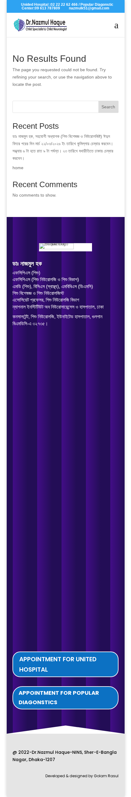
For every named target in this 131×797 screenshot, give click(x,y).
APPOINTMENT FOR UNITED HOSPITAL (58, 664)
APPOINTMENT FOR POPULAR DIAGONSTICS (59, 697)
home (17, 167)
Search (108, 106)
